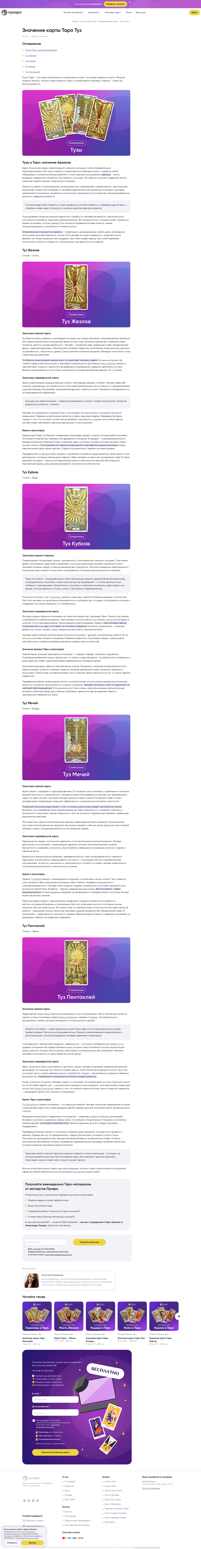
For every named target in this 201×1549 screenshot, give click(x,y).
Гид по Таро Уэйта (113, 1490)
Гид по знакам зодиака (116, 1513)
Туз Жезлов (30, 55)
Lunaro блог (110, 1481)
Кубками (93, 1017)
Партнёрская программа (77, 1525)
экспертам (79, 1171)
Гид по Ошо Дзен (113, 1499)
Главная (75, 21)
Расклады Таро (112, 12)
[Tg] (33, 1500)
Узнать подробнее (151, 1488)
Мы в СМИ (69, 1499)
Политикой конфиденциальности (58, 1255)
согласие (37, 1249)
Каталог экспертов (73, 12)
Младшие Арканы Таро (107, 21)
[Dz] (37, 1500)
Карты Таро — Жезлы (65, 1338)
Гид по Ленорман (113, 1504)
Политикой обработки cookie (27, 1538)
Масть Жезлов (108, 363)
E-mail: (35, 1393)
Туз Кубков (30, 61)
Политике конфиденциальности (19, 1533)
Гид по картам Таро (89, 21)
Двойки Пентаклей (43, 1088)
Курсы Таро (110, 1486)
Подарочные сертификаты (78, 1520)
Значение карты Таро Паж (131, 1338)
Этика (129, 12)
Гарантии (69, 1486)
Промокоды (70, 1516)
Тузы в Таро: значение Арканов (41, 50)
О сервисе (70, 1481)
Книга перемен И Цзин (115, 1517)
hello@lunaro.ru (149, 1481)
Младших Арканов (67, 1017)
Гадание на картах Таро (117, 1508)
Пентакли (56, 597)
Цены (67, 1490)
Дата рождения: (40, 1406)
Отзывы (68, 1495)
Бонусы (68, 1511)
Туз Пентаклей (32, 72)
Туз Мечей (30, 66)
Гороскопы (93, 12)
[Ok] (29, 1500)
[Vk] (24, 1500)
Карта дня (141, 12)
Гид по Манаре (112, 1495)
